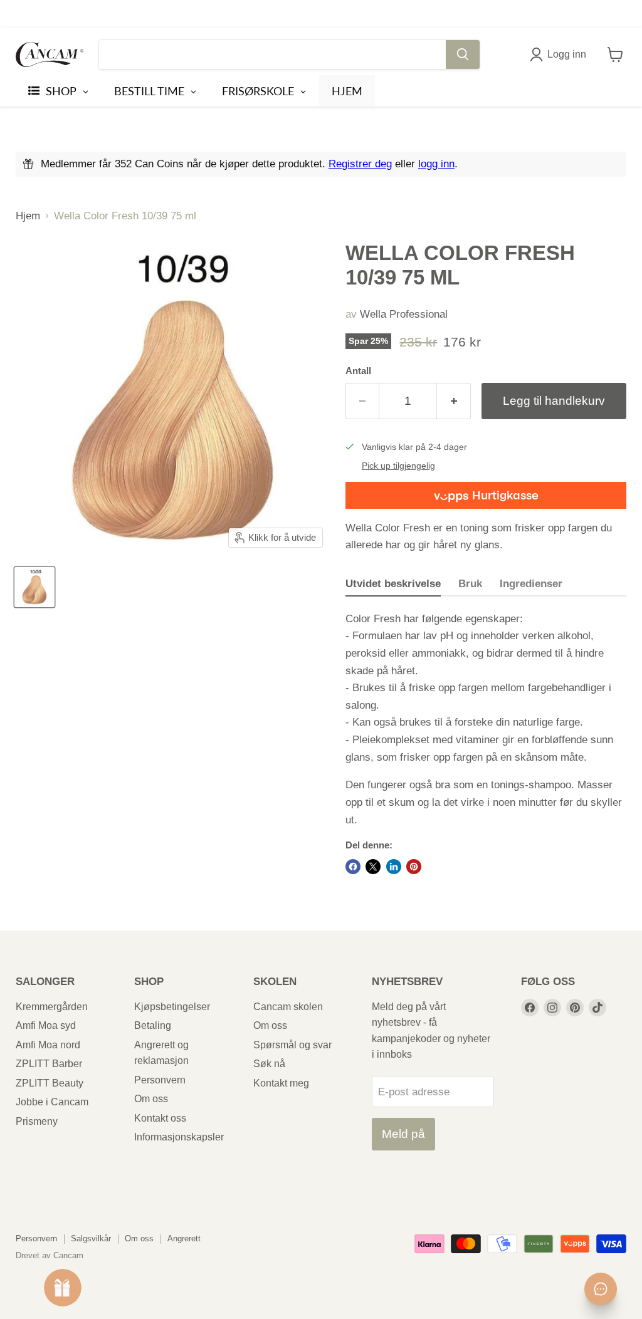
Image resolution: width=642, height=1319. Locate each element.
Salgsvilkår (91, 1238)
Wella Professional (404, 314)
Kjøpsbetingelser (172, 1006)
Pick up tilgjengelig (398, 466)
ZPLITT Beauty (49, 1083)
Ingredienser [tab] (531, 584)
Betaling (152, 1025)
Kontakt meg (281, 1083)
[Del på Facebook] (352, 866)
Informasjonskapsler (179, 1137)
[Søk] (463, 54)
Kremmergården (52, 1006)
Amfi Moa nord (48, 1045)
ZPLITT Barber (49, 1063)
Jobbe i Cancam (52, 1102)
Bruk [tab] (470, 584)
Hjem (28, 216)
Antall (358, 371)
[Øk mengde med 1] (454, 401)
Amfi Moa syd (46, 1025)
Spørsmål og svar (292, 1045)
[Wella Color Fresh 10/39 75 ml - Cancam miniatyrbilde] (34, 587)
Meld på (403, 1133)
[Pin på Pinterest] (413, 866)
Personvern (160, 1080)
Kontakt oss (160, 1118)
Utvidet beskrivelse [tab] (393, 584)
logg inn (436, 164)
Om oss (151, 1098)
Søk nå (269, 1063)
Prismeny (37, 1121)
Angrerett (184, 1238)
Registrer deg (360, 164)
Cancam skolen (288, 1006)
